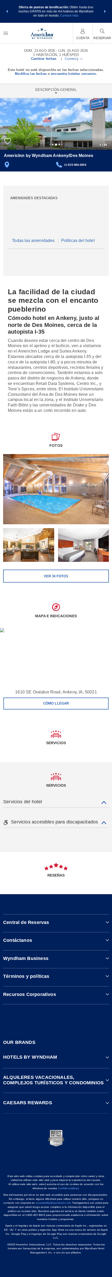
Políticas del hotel (78, 240)
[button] (7, 11)
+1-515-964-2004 (75, 164)
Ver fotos (56, 576)
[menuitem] (5, 33)
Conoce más (69, 15)
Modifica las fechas (30, 74)
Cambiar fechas (44, 59)
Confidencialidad (68, 1188)
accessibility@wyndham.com (53, 1202)
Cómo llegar (56, 703)
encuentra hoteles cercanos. (74, 74)
